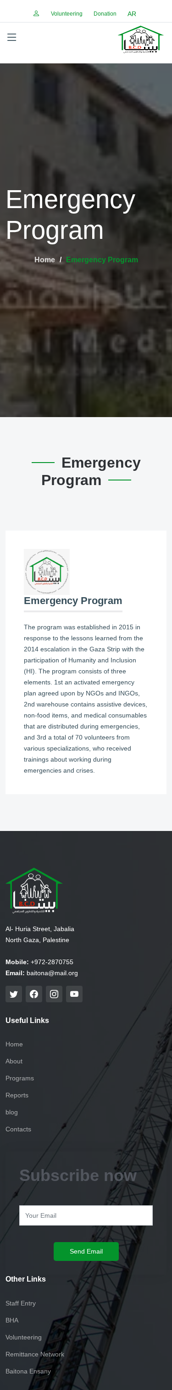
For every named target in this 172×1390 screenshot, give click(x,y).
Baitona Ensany (28, 1371)
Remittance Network (35, 1354)
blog (12, 1112)
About (14, 1061)
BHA (12, 1320)
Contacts (18, 1129)
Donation (105, 14)
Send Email (86, 1251)
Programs (20, 1078)
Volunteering (67, 14)
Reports (17, 1095)
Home (44, 260)
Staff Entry (21, 1303)
